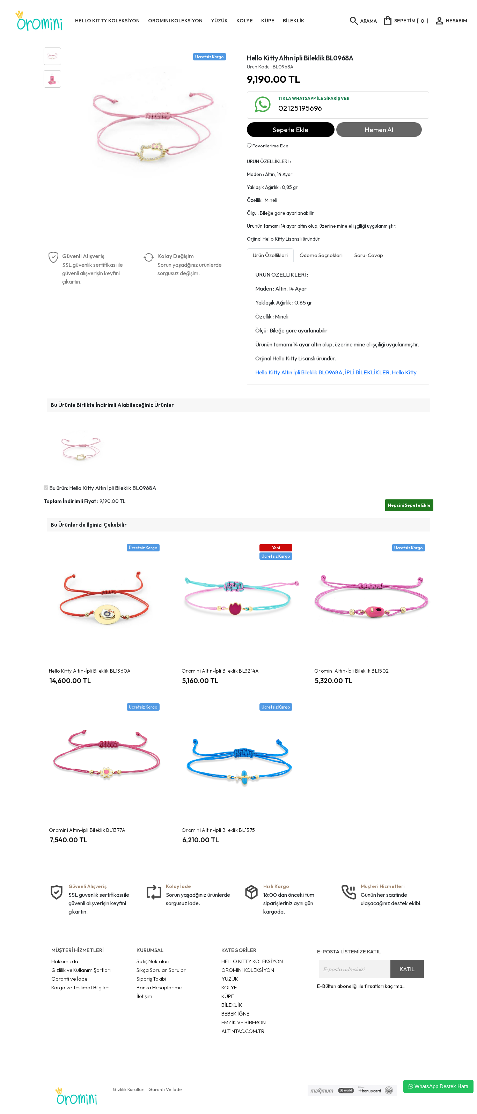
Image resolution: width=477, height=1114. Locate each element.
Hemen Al (379, 129)
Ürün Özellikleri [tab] (270, 255)
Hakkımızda (64, 961)
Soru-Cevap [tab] (368, 255)
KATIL (406, 969)
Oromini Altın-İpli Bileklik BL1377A (87, 830)
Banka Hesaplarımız (160, 987)
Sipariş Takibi (151, 978)
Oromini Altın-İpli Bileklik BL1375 (218, 830)
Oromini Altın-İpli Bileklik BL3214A (220, 671)
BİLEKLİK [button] (293, 20)
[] (405, 20)
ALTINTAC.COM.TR (242, 1031)
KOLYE (229, 987)
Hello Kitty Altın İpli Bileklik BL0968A (299, 372)
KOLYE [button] (244, 20)
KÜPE (227, 996)
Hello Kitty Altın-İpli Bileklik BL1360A (90, 671)
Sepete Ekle (290, 129)
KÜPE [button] (267, 20)
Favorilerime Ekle (269, 145)
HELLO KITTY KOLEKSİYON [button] (107, 20)
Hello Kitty (404, 372)
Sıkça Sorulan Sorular (161, 970)
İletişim (144, 996)
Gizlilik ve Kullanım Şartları (81, 970)
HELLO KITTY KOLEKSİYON (252, 961)
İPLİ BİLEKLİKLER (367, 372)
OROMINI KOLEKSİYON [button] (175, 20)
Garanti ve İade (69, 978)
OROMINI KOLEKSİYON (247, 970)
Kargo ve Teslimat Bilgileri (80, 987)
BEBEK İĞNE (235, 1013)
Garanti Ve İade (165, 1089)
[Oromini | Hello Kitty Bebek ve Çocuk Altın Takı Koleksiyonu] (39, 21)
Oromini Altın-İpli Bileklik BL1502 (351, 671)
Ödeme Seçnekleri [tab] (321, 255)
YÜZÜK (229, 978)
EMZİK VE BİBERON (243, 1022)
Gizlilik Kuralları (129, 1089)
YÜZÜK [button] (219, 20)
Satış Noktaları (153, 961)
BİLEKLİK (231, 1005)
